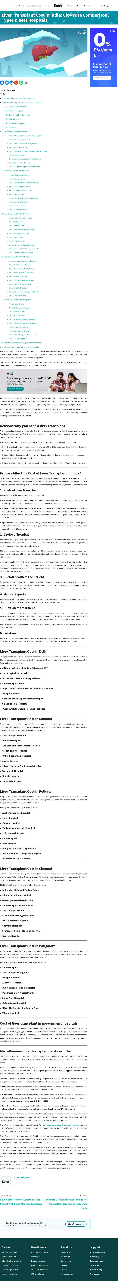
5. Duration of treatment (16, 123)
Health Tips (104, 6)
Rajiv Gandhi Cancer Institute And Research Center (30, 151)
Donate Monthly (74, 6)
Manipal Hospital (19, 155)
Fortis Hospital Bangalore (22, 308)
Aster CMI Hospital (20, 316)
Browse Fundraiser (34, 6)
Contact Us (94, 1274)
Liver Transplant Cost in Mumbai (17, 171)
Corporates (35, 1256)
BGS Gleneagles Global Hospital (24, 320)
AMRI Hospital (18, 237)
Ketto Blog (65, 1269)
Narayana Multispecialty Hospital (24, 245)
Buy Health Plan (90, 6)
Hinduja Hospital (19, 206)
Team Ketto (65, 1252)
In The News (65, 1256)
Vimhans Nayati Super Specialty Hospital (27, 159)
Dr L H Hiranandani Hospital (23, 190)
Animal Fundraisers (9, 1274)
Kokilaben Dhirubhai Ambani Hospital (26, 183)
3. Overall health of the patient (18, 115)
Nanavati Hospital (19, 179)
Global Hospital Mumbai (22, 187)
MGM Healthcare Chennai (22, 284)
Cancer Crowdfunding (10, 1256)
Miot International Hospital (22, 265)
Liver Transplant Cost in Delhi (15, 131)
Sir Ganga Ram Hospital (22, 163)
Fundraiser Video (96, 1261)
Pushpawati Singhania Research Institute (27, 167)
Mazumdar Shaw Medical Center (25, 323)
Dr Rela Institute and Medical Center (26, 261)
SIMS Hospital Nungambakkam (24, 280)
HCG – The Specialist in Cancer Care (26, 335)
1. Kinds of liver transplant (17, 107)
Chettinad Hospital (20, 288)
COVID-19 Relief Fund (39, 1269)
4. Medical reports (14, 119)
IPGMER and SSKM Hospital (24, 253)
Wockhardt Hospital (20, 202)
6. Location (11, 127)
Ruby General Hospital (21, 233)
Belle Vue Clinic (19, 241)
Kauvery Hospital (20, 296)
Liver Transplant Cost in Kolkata (17, 214)
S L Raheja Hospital (21, 210)
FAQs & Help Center (98, 1252)
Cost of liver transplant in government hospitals (23, 343)
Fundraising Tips (96, 1256)
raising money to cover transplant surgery (60, 1125)
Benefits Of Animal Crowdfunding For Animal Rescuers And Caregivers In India (66, 1204)
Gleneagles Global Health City (24, 269)
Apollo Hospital (19, 304)
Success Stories (67, 1274)
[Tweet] (7, 83)
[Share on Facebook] (2, 83)
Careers (64, 1265)
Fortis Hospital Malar (20, 276)
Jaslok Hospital (19, 194)
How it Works (18, 6)
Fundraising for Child (10, 1269)
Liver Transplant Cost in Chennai (17, 257)
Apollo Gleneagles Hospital (23, 218)
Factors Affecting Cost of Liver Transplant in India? (24, 102)
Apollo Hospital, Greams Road (24, 273)
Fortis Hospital (18, 222)
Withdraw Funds (37, 1274)
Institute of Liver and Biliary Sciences (26, 144)
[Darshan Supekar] (6, 1185)
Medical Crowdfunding (10, 1252)
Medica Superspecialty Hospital (24, 230)
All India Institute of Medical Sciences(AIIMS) (28, 136)
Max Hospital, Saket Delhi (22, 140)
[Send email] (26, 83)
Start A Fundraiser (76, 1224)
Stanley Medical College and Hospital (26, 292)
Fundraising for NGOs (39, 1252)
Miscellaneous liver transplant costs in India (21, 347)
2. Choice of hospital (15, 111)
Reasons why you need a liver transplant (19, 98)
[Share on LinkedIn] (11, 83)
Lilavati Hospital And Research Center (26, 198)
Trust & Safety (95, 1265)
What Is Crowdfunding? (40, 1265)
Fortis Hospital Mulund (21, 175)
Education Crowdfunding (11, 1261)
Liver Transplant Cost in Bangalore (17, 300)
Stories (47, 6)
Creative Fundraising (10, 1265)
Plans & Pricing (96, 1269)
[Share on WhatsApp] (21, 83)
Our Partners (66, 1261)
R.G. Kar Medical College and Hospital (26, 249)
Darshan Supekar (22, 1177)
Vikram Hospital (20, 339)
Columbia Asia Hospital (21, 331)
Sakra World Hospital (21, 327)
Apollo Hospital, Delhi (21, 147)
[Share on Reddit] (16, 83)
